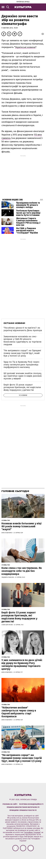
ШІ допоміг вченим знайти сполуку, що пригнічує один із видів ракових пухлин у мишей (23, 376)
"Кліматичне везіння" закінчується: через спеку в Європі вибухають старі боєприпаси (18, 712)
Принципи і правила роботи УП (23, 810)
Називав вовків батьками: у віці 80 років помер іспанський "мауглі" (21, 526)
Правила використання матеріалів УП (23, 807)
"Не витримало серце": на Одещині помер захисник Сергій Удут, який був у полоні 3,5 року (22, 353)
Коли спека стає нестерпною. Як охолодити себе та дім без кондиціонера (21, 570)
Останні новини (14, 323)
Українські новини (25, 47)
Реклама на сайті (10, 804)
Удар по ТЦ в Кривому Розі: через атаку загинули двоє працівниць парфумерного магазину (21, 365)
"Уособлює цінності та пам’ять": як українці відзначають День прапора (23, 329)
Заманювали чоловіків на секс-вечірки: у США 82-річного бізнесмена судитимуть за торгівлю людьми (22, 340)
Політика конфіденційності (31, 804)
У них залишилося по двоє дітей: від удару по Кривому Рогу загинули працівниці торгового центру (21, 664)
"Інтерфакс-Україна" (32, 832)
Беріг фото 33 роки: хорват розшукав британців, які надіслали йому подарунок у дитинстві (22, 387)
